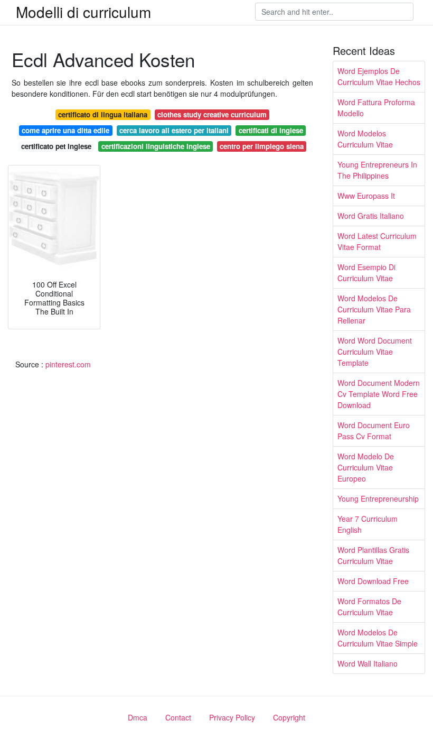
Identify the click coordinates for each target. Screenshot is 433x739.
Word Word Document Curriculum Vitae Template (374, 351)
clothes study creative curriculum (212, 114)
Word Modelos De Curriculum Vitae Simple (377, 638)
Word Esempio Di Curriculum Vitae (366, 272)
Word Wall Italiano (367, 663)
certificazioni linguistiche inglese (155, 146)
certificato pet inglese (56, 146)
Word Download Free (373, 581)
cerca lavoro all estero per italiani (174, 130)
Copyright (289, 717)
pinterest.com (68, 364)
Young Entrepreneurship (378, 498)
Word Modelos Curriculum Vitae (365, 139)
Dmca (137, 717)
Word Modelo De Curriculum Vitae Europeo (365, 467)
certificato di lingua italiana (102, 114)
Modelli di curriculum (83, 11)
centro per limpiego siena (262, 146)
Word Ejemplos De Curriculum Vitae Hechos (378, 76)
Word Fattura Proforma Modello (376, 107)
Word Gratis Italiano (370, 215)
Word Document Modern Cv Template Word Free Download (378, 393)
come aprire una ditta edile (65, 130)
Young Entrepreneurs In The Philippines (377, 170)
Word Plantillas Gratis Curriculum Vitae (373, 555)
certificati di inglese (271, 130)
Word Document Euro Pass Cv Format (373, 430)
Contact (178, 717)
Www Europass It (366, 195)
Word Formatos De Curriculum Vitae (369, 606)
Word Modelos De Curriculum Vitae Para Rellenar (374, 309)
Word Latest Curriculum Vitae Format (377, 241)
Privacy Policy (232, 717)
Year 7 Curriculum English (367, 524)
